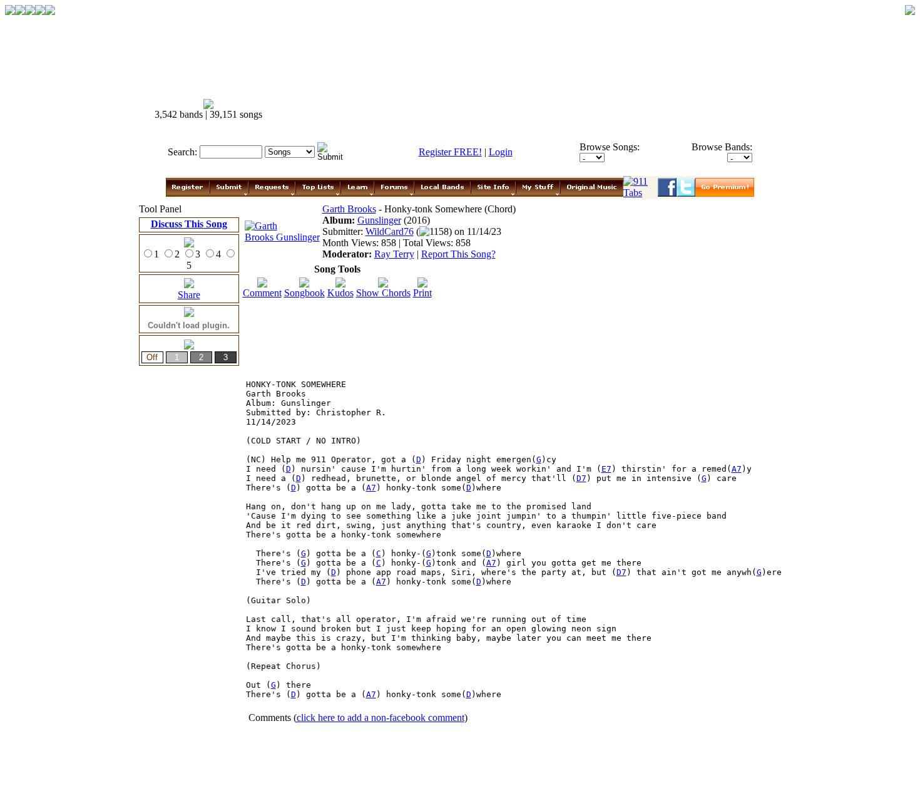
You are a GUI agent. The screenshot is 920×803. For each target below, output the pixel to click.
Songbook (304, 293)
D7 (581, 478)
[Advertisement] (554, 109)
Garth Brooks (349, 209)
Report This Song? (458, 254)
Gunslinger (379, 220)
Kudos (340, 293)
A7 (737, 469)
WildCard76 (389, 231)
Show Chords (383, 293)
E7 (606, 469)
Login (501, 152)
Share (189, 294)
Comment (262, 293)
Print (422, 293)
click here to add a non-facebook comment (380, 717)
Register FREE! (450, 152)
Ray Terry (394, 254)
